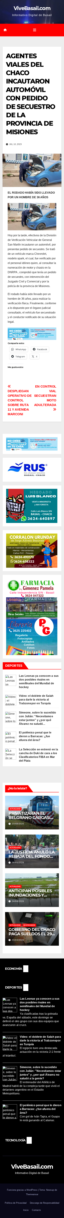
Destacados (29, 925)
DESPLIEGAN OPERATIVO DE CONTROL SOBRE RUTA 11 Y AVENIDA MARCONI (20, 402)
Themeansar (32, 1194)
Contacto (36, 1210)
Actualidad (15, 809)
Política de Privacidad (15, 1203)
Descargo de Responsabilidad (44, 1203)
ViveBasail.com (32, 8)
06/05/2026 (18, 862)
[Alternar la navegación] (34, 30)
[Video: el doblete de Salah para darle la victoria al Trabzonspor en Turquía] (10, 700)
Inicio (26, 1210)
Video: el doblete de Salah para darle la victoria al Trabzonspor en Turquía (36, 699)
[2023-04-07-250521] (32, 333)
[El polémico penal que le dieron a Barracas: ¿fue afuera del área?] (10, 737)
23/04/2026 (18, 940)
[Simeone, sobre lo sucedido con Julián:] (10, 717)
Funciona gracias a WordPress (22, 1190)
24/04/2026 (18, 901)
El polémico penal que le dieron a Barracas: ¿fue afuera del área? (35, 736)
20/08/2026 (18, 824)
